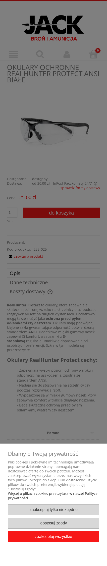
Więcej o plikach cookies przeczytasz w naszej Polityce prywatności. (53, 495)
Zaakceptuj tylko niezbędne (54, 509)
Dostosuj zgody (53, 523)
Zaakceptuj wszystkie (53, 536)
